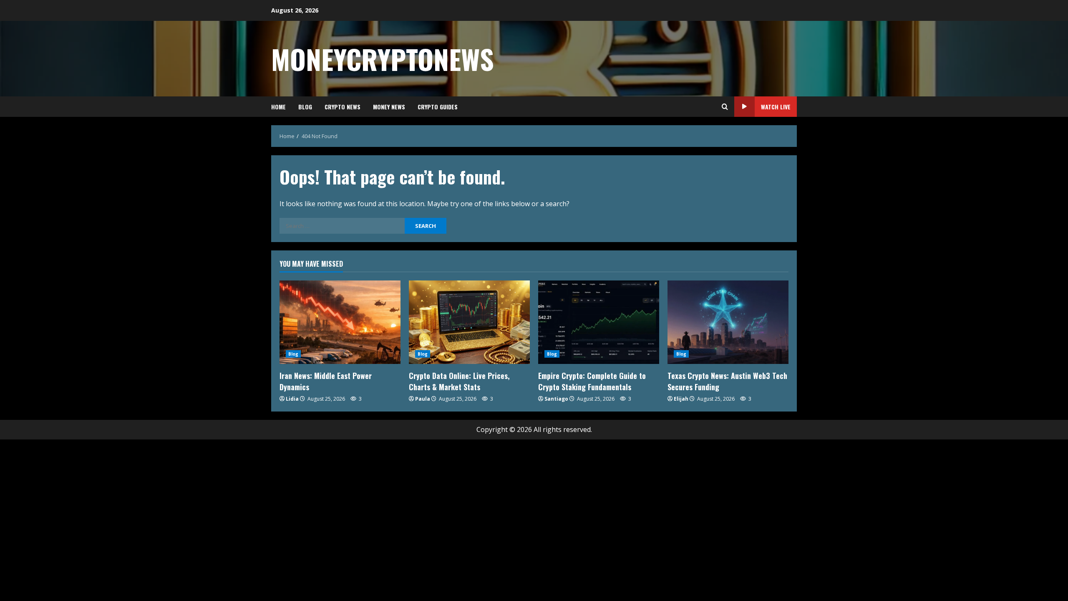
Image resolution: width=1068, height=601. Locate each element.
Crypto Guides (438, 106)
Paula (422, 398)
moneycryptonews (382, 58)
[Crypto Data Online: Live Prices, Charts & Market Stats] (469, 322)
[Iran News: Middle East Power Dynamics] (340, 322)
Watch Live (776, 106)
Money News (389, 106)
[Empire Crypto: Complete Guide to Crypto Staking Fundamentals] (598, 322)
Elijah (681, 398)
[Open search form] (725, 107)
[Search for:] (342, 226)
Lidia (292, 398)
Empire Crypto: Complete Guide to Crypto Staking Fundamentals (592, 381)
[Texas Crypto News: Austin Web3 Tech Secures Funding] (728, 322)
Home (278, 106)
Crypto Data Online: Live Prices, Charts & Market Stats (459, 381)
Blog (305, 106)
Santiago (556, 398)
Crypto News (342, 106)
